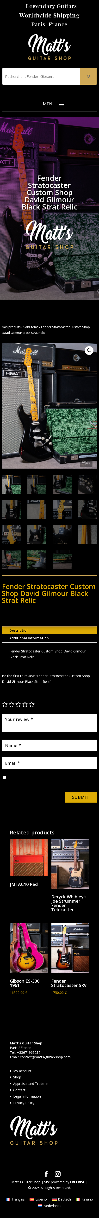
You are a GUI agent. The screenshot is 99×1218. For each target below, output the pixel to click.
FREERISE (77, 1182)
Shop (17, 1077)
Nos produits (11, 327)
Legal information (27, 1096)
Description (19, 630)
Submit (80, 797)
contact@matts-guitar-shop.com (45, 1057)
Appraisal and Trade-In (30, 1083)
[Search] (88, 76)
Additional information (29, 638)
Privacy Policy (23, 1102)
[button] (89, 350)
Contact (19, 1090)
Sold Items (30, 327)
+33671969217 (28, 1052)
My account (22, 1071)
